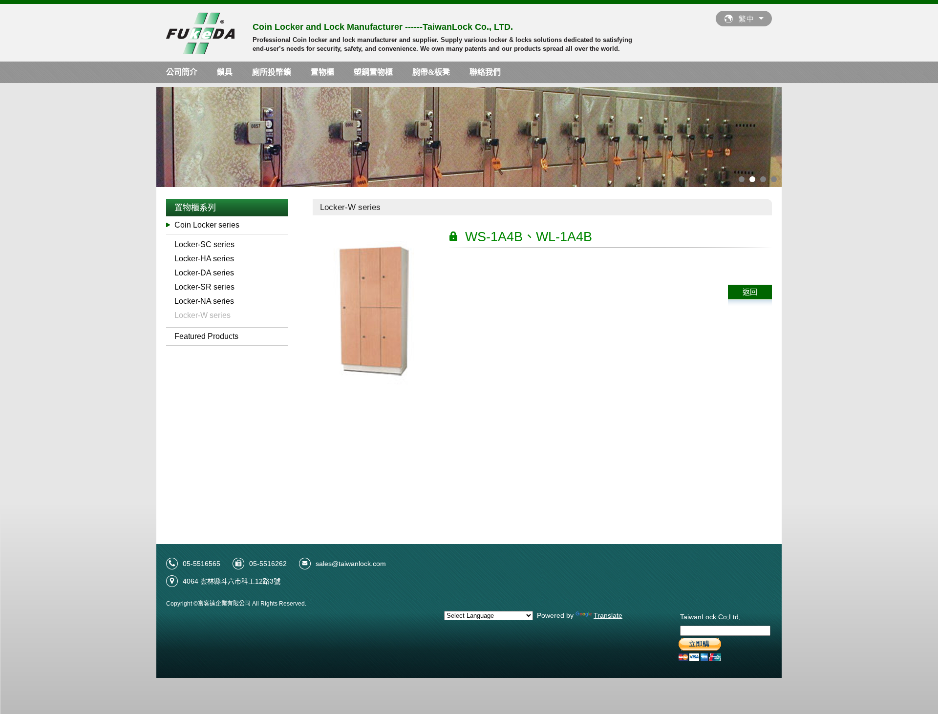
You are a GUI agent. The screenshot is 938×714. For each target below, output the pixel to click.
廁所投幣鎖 (271, 72)
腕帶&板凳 (431, 72)
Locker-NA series (204, 301)
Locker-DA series (204, 273)
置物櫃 (322, 72)
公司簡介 (181, 72)
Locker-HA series (204, 258)
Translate (608, 615)
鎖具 (225, 72)
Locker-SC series (204, 244)
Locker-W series (202, 315)
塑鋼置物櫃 (373, 72)
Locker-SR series (204, 287)
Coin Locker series (206, 225)
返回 (750, 292)
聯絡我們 (485, 72)
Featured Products (206, 336)
